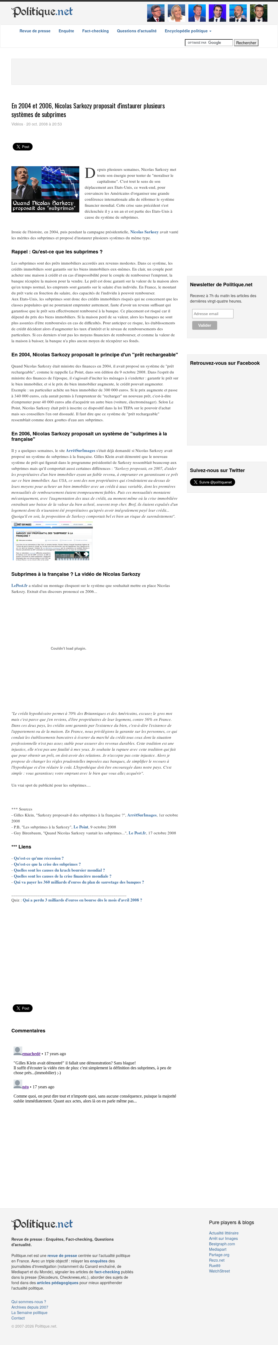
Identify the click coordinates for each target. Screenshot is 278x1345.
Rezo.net (217, 1260)
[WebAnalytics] (22, 1334)
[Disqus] (95, 1112)
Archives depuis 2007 (29, 1307)
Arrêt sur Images (223, 1238)
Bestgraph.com (222, 1243)
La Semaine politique (29, 1312)
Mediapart (217, 1249)
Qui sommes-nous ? (28, 1301)
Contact (18, 1318)
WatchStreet (219, 1271)
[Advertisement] (139, 71)
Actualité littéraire (224, 1233)
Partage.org (219, 1254)
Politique (42, 11)
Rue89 (214, 1265)
